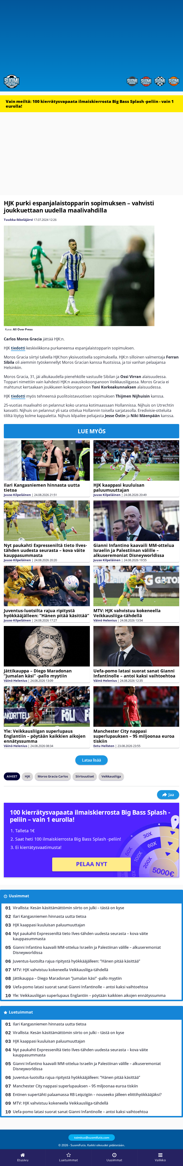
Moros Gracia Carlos (53, 776)
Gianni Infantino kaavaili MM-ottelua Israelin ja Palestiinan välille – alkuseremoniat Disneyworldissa (133, 550)
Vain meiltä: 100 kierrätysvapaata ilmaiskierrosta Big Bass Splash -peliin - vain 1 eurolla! (90, 104)
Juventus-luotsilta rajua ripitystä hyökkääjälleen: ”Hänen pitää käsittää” (46, 613)
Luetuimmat (21, 1012)
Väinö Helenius (105, 620)
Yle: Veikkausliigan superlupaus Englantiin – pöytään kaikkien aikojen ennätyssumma (45, 736)
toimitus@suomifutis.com (91, 1138)
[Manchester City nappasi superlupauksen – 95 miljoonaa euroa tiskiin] (136, 706)
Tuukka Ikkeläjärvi (18, 219)
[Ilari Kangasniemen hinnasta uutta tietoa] (47, 460)
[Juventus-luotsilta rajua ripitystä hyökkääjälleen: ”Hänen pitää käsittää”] (47, 586)
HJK (27, 776)
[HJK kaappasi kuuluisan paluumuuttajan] (136, 460)
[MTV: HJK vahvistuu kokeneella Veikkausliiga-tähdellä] (136, 586)
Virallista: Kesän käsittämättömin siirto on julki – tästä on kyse (68, 907)
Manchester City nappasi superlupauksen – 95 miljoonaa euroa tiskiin (133, 736)
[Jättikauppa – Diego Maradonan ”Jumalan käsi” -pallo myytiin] (47, 646)
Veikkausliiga (111, 776)
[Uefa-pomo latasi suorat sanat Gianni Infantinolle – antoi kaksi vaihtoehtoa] (136, 646)
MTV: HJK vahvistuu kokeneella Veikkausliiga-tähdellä (127, 613)
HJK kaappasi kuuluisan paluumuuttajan (118, 487)
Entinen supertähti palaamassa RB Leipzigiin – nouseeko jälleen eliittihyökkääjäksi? (87, 1094)
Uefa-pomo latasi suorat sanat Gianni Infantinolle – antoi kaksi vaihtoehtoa (134, 673)
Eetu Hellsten (103, 746)
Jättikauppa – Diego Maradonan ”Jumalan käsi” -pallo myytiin (38, 673)
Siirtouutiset (85, 776)
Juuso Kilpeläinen (17, 495)
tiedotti (18, 348)
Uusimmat (19, 895)
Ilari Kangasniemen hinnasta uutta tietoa (42, 487)
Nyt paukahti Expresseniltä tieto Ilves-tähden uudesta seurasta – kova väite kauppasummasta (45, 550)
